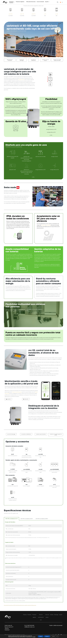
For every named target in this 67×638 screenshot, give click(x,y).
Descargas (56, 614)
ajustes (34, 636)
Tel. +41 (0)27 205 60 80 (29, 625)
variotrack (43, 225)
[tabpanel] (33, 561)
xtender (20, 79)
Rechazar (47, 636)
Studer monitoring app (16, 392)
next (23, 79)
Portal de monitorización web (41, 617)
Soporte (46, 1)
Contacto (51, 614)
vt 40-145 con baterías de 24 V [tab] (26, 518)
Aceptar (40, 636)
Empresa (11, 2)
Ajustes (53, 636)
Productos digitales (20, 1)
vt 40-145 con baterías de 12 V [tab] (11, 518)
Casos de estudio (40, 1)
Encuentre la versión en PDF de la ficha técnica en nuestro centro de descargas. (20, 605)
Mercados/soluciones (31, 1)
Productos (11, 1)
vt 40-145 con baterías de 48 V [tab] (42, 518)
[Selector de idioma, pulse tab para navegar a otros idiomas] (61, 2)
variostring (48, 225)
